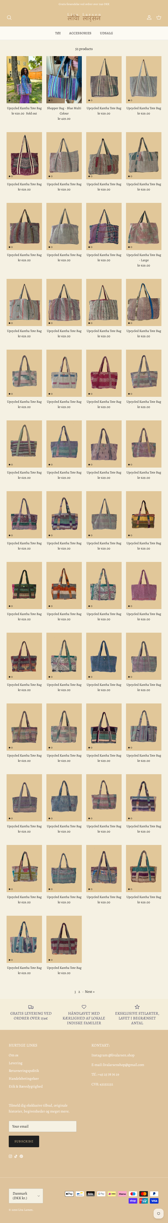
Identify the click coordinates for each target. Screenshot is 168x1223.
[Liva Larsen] (84, 17)
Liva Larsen (25, 1210)
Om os (13, 1055)
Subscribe (23, 1141)
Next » (89, 991)
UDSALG (106, 33)
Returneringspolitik (24, 1070)
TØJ (58, 33)
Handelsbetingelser (24, 1078)
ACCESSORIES (80, 33)
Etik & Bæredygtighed (26, 1086)
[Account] (148, 17)
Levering (16, 1063)
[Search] (9, 17)
